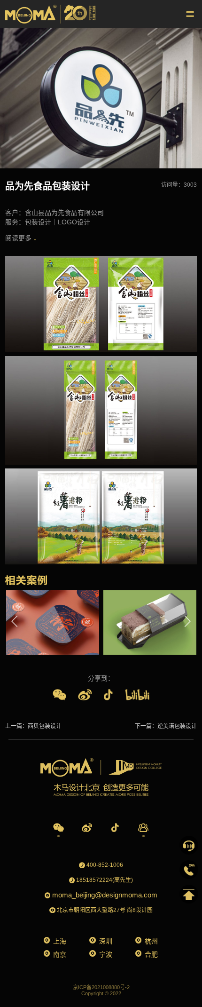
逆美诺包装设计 (177, 726)
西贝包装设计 (45, 726)
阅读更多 (19, 238)
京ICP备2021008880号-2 (101, 987)
